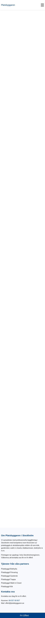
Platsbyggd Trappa (8, 579)
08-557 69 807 (14, 600)
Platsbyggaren (8, 5)
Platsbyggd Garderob (9, 576)
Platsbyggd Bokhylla (9, 569)
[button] (42, 5)
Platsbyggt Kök (7, 586)
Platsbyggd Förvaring (9, 572)
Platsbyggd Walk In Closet (11, 583)
